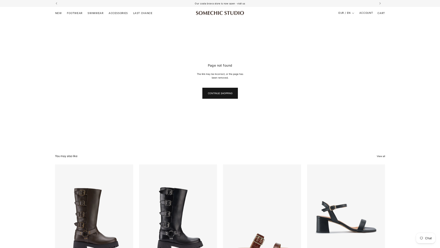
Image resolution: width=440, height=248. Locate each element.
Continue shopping (220, 93)
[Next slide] (126, 213)
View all (381, 156)
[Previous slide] (62, 213)
